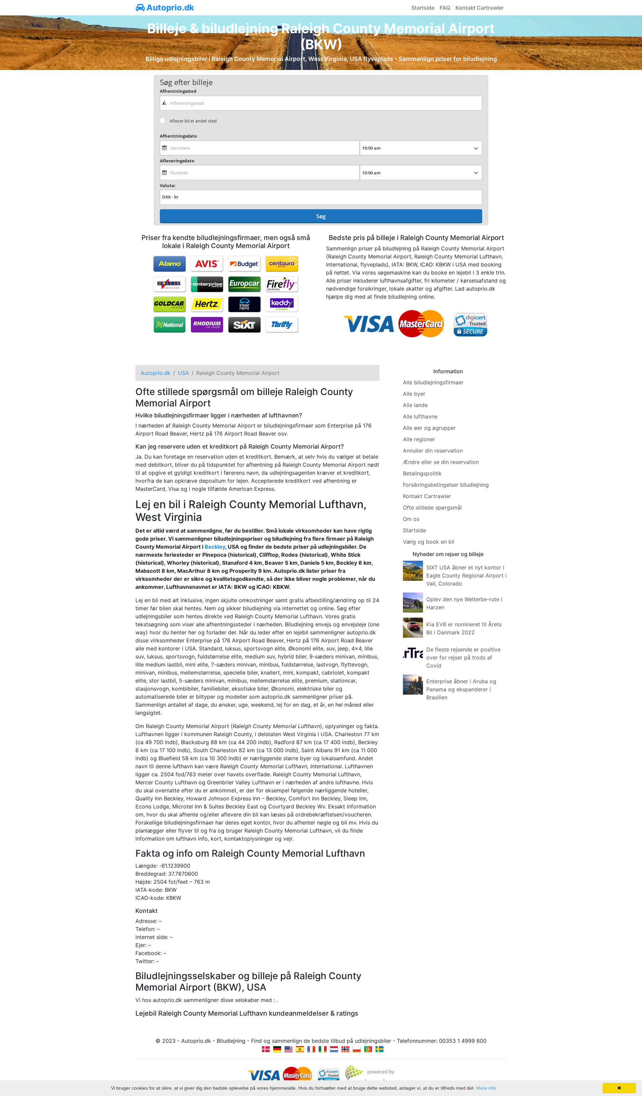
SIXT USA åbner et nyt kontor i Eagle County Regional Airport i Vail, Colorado (466, 575)
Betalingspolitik (422, 473)
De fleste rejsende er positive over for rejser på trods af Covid (463, 657)
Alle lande (415, 405)
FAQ (445, 7)
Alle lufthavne (420, 416)
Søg (321, 216)
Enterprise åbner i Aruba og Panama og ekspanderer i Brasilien (461, 689)
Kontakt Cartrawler (479, 7)
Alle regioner (419, 439)
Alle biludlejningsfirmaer (433, 382)
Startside (422, 7)
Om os (411, 519)
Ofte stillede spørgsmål (432, 507)
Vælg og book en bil (428, 541)
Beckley (215, 546)
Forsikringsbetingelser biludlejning (446, 484)
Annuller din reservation (433, 450)
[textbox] (321, 103)
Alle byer (414, 393)
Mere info (486, 1088)
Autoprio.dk (169, 7)
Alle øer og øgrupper (429, 427)
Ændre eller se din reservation (441, 462)
